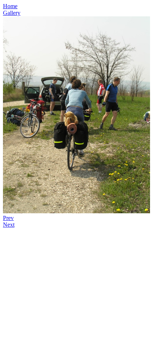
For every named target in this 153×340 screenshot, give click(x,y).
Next (8, 224)
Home (10, 6)
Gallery (11, 13)
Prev (8, 218)
